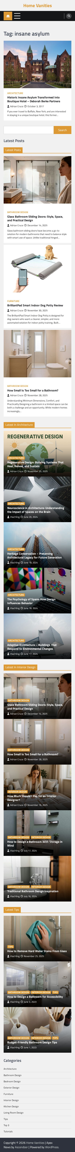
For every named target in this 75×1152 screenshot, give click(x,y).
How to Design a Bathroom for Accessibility (35, 997)
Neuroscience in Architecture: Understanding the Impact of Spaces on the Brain (35, 510)
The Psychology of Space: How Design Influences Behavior (31, 601)
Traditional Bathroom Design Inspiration (32, 891)
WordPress (51, 1147)
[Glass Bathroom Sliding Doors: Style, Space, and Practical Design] (37, 180)
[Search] (69, 16)
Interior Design (17, 791)
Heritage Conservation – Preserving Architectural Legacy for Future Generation (34, 555)
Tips (10, 946)
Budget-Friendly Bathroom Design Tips (32, 1042)
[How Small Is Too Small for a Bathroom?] (37, 353)
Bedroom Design (12, 1081)
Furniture (13, 301)
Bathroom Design (17, 212)
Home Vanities (37, 5)
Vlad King (15, 517)
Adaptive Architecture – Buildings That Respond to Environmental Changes (32, 647)
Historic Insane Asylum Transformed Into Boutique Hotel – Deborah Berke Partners (33, 99)
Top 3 (6, 1125)
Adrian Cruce (16, 106)
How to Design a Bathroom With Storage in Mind (34, 843)
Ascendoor (21, 1147)
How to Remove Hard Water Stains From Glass (37, 951)
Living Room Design (13, 1112)
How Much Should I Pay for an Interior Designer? (31, 798)
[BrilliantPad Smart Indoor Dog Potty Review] (37, 268)
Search (62, 130)
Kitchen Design (11, 1106)
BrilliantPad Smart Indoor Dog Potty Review (35, 305)
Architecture (15, 93)
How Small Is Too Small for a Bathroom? (32, 390)
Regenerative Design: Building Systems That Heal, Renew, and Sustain (35, 464)
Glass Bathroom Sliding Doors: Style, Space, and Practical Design (35, 218)
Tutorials (8, 1131)
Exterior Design (11, 1087)
